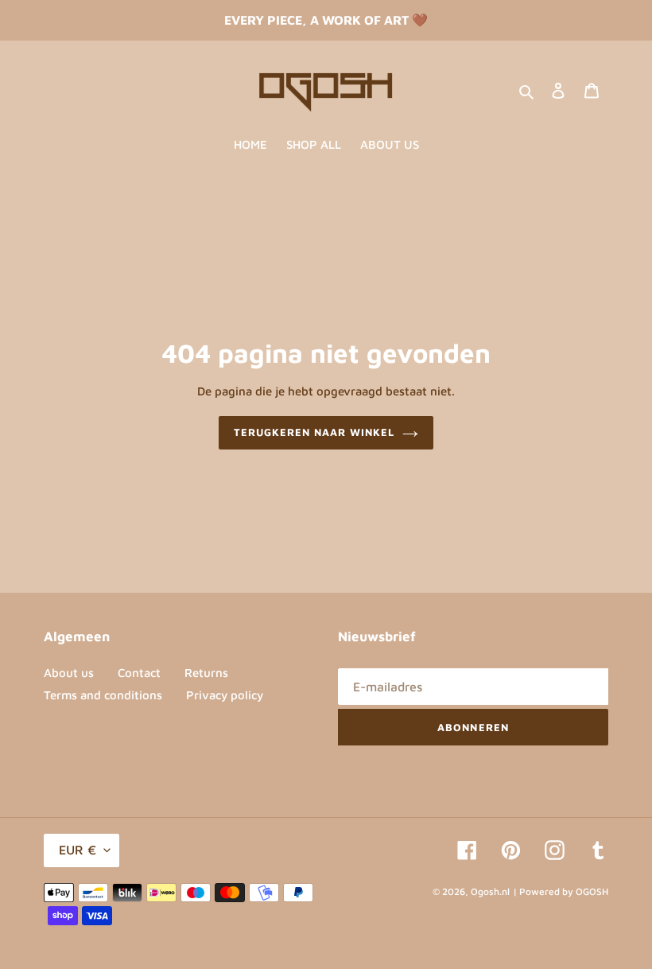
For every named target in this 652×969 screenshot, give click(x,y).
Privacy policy (224, 695)
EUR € (77, 850)
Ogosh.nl (490, 891)
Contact (139, 672)
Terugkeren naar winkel (314, 432)
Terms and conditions (103, 695)
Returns (206, 672)
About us (69, 672)
